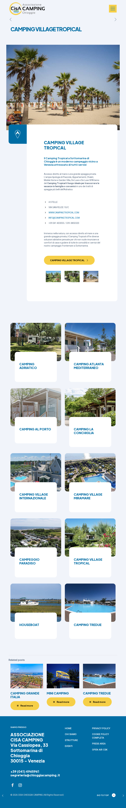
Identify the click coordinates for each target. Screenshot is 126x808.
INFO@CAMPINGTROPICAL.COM (64, 218)
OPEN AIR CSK (99, 749)
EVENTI (69, 746)
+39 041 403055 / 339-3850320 (64, 223)
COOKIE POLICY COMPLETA (100, 736)
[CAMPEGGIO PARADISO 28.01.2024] (2, 795)
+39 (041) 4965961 (24, 771)
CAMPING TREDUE (97, 693)
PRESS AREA (99, 743)
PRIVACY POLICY (101, 728)
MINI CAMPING (58, 693)
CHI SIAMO (71, 734)
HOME (68, 728)
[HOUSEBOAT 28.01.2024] (123, 795)
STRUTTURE (71, 740)
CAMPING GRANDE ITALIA (24, 695)
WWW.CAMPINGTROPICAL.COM (64, 212)
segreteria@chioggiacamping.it (35, 775)
